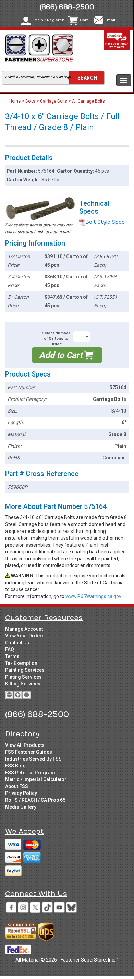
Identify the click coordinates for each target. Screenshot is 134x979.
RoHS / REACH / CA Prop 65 (35, 800)
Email (110, 20)
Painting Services (25, 670)
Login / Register (48, 20)
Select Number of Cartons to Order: (56, 338)
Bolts (30, 101)
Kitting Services (22, 684)
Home (15, 101)
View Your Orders (25, 635)
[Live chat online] (117, 40)
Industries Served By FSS (33, 759)
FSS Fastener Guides (28, 752)
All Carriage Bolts (88, 101)
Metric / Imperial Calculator (35, 779)
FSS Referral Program (30, 772)
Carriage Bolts (53, 101)
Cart (84, 20)
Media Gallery (20, 807)
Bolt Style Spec (105, 222)
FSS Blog (15, 765)
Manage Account (24, 629)
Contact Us (17, 642)
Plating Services (23, 677)
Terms (12, 656)
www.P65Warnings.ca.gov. (93, 596)
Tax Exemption (21, 663)
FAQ (9, 649)
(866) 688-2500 (67, 7)
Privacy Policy (21, 793)
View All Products (25, 745)
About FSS (16, 786)
